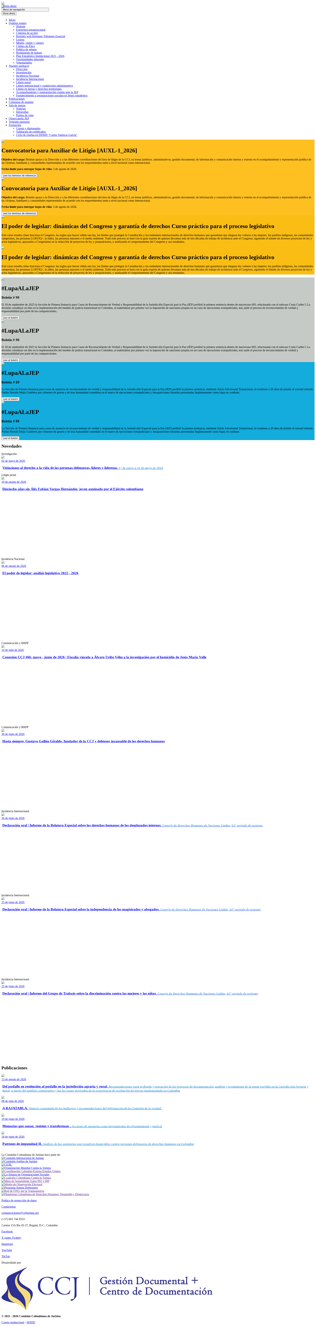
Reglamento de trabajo (29, 52)
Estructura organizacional (30, 29)
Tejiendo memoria (19, 121)
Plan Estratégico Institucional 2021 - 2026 (40, 56)
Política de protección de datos (19, 1200)
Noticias (21, 108)
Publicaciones (17, 98)
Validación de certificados (31, 131)
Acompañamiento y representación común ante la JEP (47, 92)
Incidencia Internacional (30, 79)
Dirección (21, 69)
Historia (20, 26)
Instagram (7, 1243)
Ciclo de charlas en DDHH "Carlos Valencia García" (46, 135)
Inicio (12, 19)
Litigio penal (23, 82)
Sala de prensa (17, 105)
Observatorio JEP (19, 118)
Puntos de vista (24, 115)
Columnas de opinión (21, 102)
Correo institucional (12, 1322)
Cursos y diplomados (28, 128)
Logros (20, 39)
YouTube (6, 1250)
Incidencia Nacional (27, 75)
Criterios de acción (27, 33)
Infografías (22, 111)
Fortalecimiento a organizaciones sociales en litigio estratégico (51, 95)
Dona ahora (8, 5)
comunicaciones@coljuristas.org (20, 1212)
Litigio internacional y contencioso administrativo (44, 85)
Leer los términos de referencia (19, 175)
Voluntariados (24, 62)
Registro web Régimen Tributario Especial (40, 36)
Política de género (26, 49)
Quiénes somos (17, 23)
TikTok (5, 1256)
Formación (15, 125)
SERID (31, 1322)
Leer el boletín (10, 317)
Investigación (23, 72)
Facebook (7, 1231)
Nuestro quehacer (19, 65)
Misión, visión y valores (30, 42)
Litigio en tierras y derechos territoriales (39, 88)
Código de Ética (25, 46)
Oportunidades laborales (30, 59)
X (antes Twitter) (11, 1237)
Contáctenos (8, 1206)
